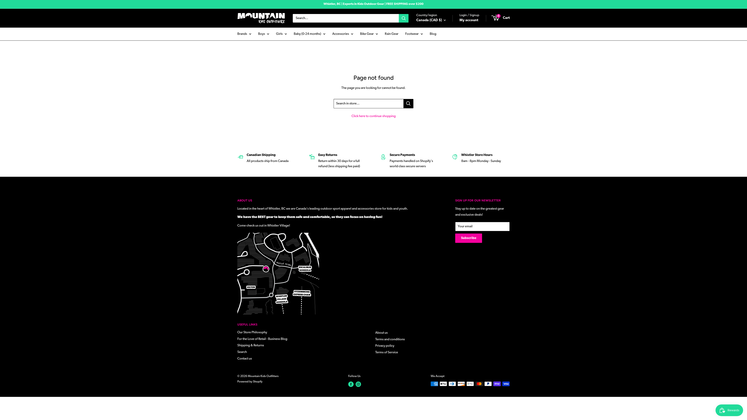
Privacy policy (384, 345)
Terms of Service (386, 352)
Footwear (412, 34)
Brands (242, 34)
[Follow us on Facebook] (351, 384)
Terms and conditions (390, 339)
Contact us (244, 358)
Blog (433, 34)
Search (242, 352)
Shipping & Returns (250, 345)
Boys (261, 34)
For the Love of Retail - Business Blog (262, 339)
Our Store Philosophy (252, 332)
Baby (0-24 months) (307, 34)
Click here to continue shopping (374, 116)
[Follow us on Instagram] (358, 384)
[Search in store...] (408, 103)
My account (468, 20)
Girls (279, 34)
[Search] (404, 18)
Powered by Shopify (249, 381)
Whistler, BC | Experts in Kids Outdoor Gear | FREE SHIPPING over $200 (373, 4)
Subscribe (468, 238)
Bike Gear (367, 34)
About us (381, 332)
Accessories (340, 34)
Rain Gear (391, 34)
